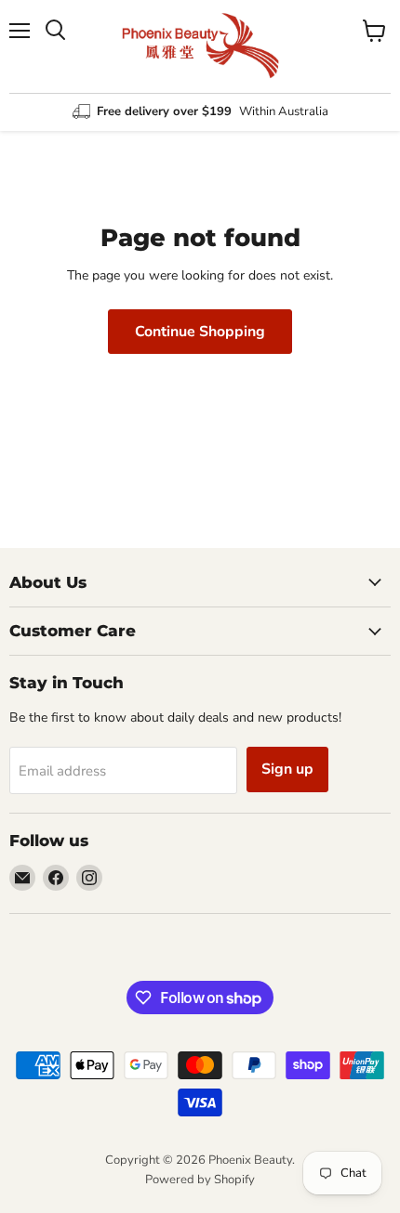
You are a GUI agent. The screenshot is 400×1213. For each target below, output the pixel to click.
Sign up (287, 769)
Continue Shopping (200, 331)
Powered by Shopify (200, 1179)
